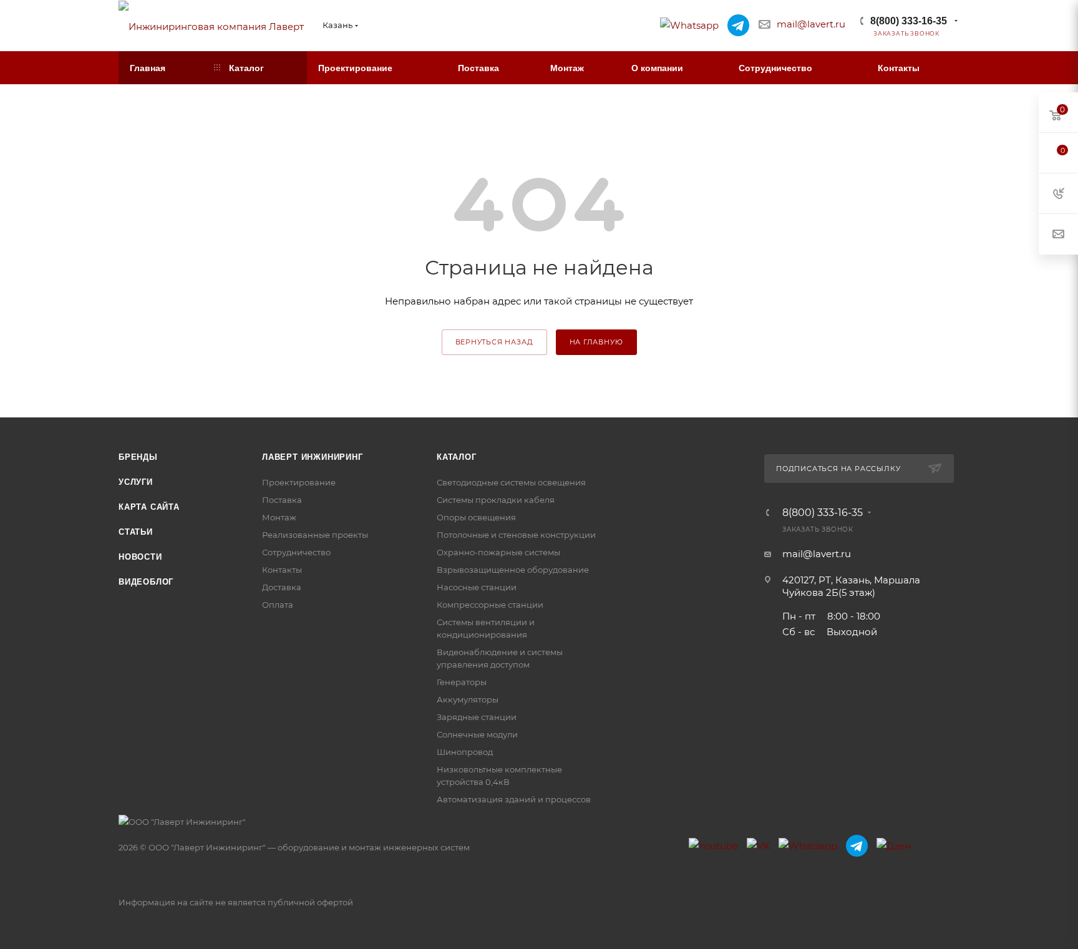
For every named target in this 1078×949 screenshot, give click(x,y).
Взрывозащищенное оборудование (513, 570)
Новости (140, 557)
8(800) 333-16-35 (908, 21)
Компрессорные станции (490, 605)
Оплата (277, 605)
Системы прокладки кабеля (496, 500)
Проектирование (299, 482)
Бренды (138, 457)
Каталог (457, 457)
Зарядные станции (477, 717)
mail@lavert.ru (811, 24)
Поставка (282, 500)
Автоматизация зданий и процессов (514, 799)
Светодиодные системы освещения (511, 482)
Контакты (282, 570)
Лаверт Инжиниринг (312, 457)
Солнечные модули (477, 734)
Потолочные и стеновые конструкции (516, 535)
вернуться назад (494, 342)
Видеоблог (146, 581)
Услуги (136, 482)
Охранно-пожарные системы (498, 552)
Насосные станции (477, 587)
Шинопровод (465, 752)
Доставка (281, 587)
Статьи (136, 532)
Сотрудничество (296, 552)
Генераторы (462, 682)
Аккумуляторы (467, 699)
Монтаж (279, 517)
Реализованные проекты (315, 535)
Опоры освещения (476, 517)
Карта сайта (149, 507)
